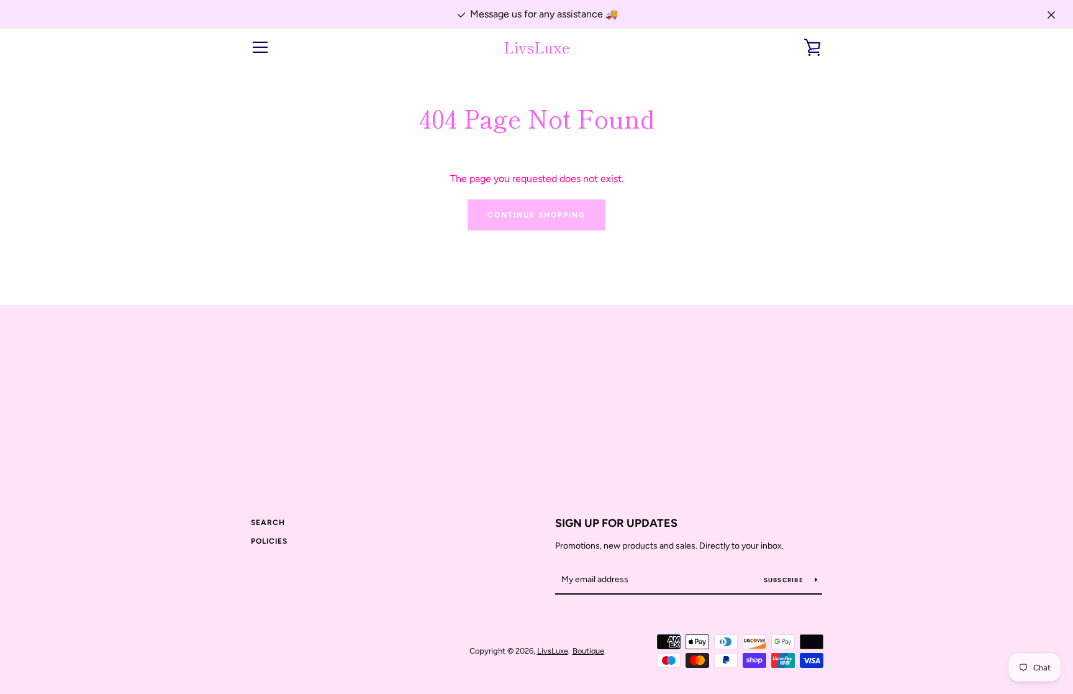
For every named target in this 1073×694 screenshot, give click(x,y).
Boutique (588, 650)
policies (269, 541)
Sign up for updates (616, 523)
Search (268, 522)
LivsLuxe (537, 48)
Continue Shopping (536, 215)
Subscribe (785, 580)
